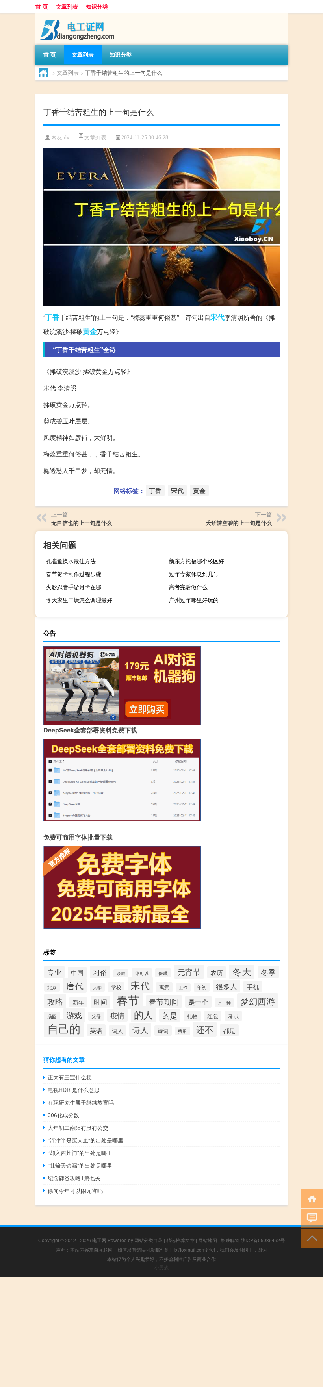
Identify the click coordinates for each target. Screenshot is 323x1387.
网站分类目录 (148, 1240)
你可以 (142, 973)
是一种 (224, 1002)
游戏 (74, 1015)
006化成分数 (63, 1115)
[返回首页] (310, 1198)
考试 (233, 1016)
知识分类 (97, 6)
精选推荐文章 (180, 1240)
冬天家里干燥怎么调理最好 (79, 600)
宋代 (217, 317)
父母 (96, 1016)
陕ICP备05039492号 (263, 1240)
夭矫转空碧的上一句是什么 (239, 523)
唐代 (75, 985)
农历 (216, 972)
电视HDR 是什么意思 (74, 1090)
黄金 (90, 331)
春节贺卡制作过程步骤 (73, 574)
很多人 (226, 986)
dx (66, 138)
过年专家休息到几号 (194, 574)
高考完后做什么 (188, 587)
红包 (212, 1016)
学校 (116, 987)
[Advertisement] (161, 1332)
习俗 (100, 972)
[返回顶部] (310, 1237)
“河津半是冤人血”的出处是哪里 (85, 1140)
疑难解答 (230, 1240)
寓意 (164, 987)
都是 (229, 1030)
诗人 (140, 1029)
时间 (100, 1002)
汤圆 (52, 1016)
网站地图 (207, 1240)
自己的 (63, 1028)
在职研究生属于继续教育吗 (81, 1102)
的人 (143, 1014)
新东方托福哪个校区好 (196, 561)
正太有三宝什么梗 (70, 1077)
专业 (54, 972)
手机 (253, 986)
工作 (183, 987)
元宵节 (189, 971)
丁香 (52, 317)
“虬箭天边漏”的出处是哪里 (80, 1165)
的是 (169, 1015)
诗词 (163, 1031)
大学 (97, 987)
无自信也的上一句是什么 (81, 523)
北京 (52, 987)
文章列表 (67, 6)
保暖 (163, 973)
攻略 (55, 1001)
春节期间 (164, 1001)
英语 (96, 1030)
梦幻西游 (257, 1000)
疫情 (117, 1015)
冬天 (241, 971)
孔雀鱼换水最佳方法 (71, 561)
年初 (201, 987)
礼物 (192, 1016)
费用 (182, 1031)
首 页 (41, 6)
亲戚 (121, 973)
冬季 (268, 972)
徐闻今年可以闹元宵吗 (75, 1190)
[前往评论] (310, 1218)
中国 (77, 972)
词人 (117, 1031)
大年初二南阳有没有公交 (78, 1127)
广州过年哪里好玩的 (194, 600)
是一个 (198, 1002)
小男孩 (161, 1267)
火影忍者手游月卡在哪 (73, 587)
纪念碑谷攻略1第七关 (74, 1178)
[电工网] (76, 15)
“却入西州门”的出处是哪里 (80, 1153)
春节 (128, 999)
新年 (78, 1002)
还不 (204, 1029)
